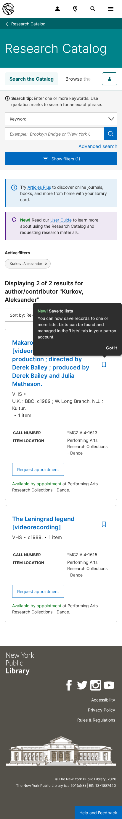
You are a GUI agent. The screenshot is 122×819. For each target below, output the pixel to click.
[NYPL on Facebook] (69, 686)
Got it (111, 347)
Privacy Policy (101, 709)
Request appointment (38, 469)
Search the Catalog (31, 79)
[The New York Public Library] (8, 9)
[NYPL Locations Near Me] (75, 9)
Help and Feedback (98, 812)
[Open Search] (93, 9)
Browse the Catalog (87, 79)
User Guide (61, 219)
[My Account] (57, 9)
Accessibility (103, 699)
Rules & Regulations (96, 719)
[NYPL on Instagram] (96, 686)
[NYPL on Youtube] (109, 686)
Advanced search (97, 146)
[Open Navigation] (111, 9)
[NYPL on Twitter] (83, 686)
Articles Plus (39, 187)
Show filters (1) (66, 158)
